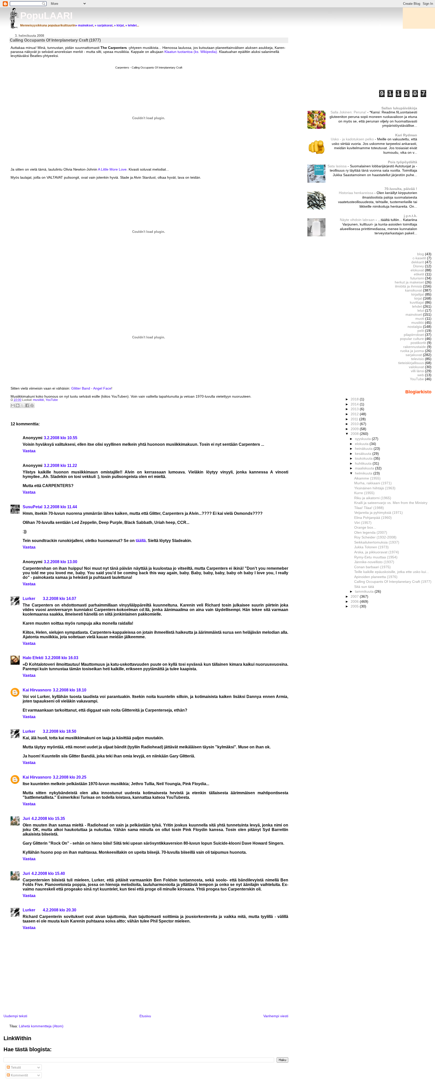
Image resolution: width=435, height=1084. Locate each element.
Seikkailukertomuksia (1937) (376, 542)
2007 (355, 596)
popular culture (412, 339)
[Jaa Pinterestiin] (31, 405)
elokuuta (362, 444)
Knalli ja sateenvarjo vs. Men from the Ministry (390, 503)
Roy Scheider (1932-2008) (375, 537)
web (420, 375)
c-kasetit (419, 258)
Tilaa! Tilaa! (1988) (369, 508)
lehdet (417, 306)
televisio (417, 359)
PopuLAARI (46, 15)
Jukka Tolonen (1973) (371, 547)
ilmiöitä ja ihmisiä (408, 286)
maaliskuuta (365, 468)
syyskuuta (363, 439)
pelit (420, 331)
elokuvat (417, 270)
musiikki (38, 399)
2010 (355, 424)
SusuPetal (32, 507)
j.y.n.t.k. (410, 216)
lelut (420, 310)
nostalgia (415, 327)
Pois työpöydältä (402, 162)
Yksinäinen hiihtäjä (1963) (374, 488)
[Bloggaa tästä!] (17, 405)
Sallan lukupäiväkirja (399, 108)
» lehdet (131, 25)
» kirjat (119, 25)
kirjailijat (417, 294)
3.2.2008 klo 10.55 (60, 438)
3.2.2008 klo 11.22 (60, 465)
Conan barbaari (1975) (372, 567)
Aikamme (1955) (367, 478)
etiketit (419, 274)
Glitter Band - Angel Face (91, 388)
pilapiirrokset (414, 335)
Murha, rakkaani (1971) (373, 483)
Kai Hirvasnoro (37, 690)
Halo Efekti (33, 658)
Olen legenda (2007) (370, 532)
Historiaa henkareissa (356, 193)
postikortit (418, 343)
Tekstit (15, 1067)
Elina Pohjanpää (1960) (373, 518)
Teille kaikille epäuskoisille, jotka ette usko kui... (391, 572)
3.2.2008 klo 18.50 (59, 731)
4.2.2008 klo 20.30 (59, 910)
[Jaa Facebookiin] (27, 405)
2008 (355, 434)
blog (420, 254)
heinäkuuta (364, 449)
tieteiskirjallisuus (411, 363)
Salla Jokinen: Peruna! (349, 112)
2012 (355, 414)
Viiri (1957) (363, 523)
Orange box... (365, 527)
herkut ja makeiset (409, 282)
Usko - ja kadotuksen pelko (353, 139)
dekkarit (417, 262)
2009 (355, 429)
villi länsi (417, 371)
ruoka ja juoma (412, 351)
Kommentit (19, 1075)
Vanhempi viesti (275, 1016)
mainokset (414, 314)
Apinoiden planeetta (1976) (375, 577)
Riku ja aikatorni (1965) (372, 498)
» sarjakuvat (104, 25)
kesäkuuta (363, 454)
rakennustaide (414, 347)
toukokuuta (364, 458)
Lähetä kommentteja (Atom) (41, 1026)
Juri (26, 818)
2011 (355, 419)
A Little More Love (112, 169)
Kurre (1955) (364, 493)
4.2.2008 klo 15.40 (48, 873)
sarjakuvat (414, 355)
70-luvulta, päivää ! (400, 189)
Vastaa (29, 451)
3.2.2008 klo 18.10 (69, 690)
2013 (355, 409)
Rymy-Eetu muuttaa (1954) (375, 557)
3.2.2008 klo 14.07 (59, 598)
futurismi (417, 278)
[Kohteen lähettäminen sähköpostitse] (12, 405)
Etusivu (145, 1016)
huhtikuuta (364, 463)
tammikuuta (365, 591)
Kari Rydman (406, 135)
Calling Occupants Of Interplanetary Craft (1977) (392, 582)
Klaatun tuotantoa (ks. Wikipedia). (190, 52)
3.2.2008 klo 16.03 (61, 658)
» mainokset (84, 25)
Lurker (29, 598)
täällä (141, 540)
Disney (418, 266)
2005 (355, 606)
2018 (355, 399)
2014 (355, 404)
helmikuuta (364, 473)
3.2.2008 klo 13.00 (60, 562)
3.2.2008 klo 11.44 (60, 507)
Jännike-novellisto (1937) (374, 562)
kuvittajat (417, 302)
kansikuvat (413, 290)
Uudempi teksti (15, 1016)
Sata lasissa (338, 166)
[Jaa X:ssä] (22, 405)
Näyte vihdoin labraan (358, 220)
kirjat (418, 298)
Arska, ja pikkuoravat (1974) (376, 552)
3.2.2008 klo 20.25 (69, 777)
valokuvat (416, 367)
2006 (355, 601)
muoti (419, 318)
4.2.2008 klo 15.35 (48, 818)
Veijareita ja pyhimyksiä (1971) (378, 513)
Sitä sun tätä (364, 587)
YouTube (52, 399)
